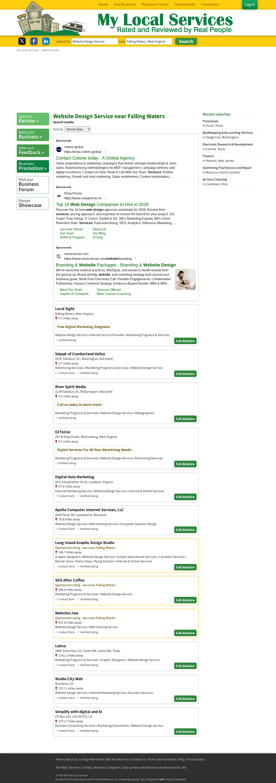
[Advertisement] (138, 82)
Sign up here (131, 767)
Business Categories (107, 767)
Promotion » (33, 166)
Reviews (74, 767)
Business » (30, 134)
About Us (71, 759)
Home (59, 759)
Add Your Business (118, 759)
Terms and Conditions (162, 759)
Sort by (58, 129)
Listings (87, 767)
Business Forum (29, 184)
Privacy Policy (196, 759)
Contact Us (139, 759)
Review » (29, 118)
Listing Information (91, 759)
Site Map (61, 767)
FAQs (181, 759)
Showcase (30, 203)
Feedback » (31, 150)
